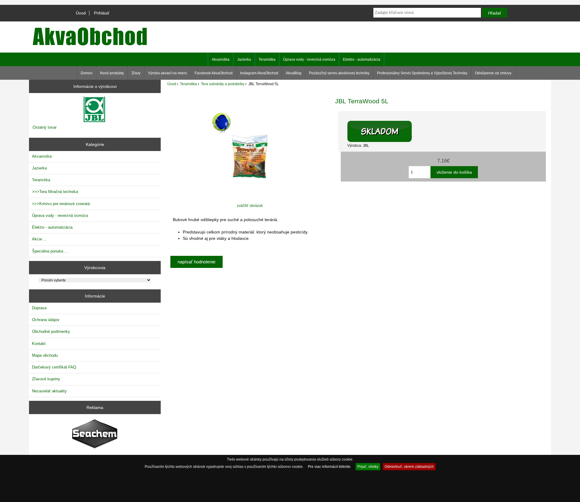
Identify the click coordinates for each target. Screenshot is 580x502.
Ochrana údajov (46, 319)
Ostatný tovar (44, 127)
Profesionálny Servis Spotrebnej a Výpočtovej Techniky (422, 73)
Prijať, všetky (368, 466)
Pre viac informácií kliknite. (329, 466)
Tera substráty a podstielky (222, 84)
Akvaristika (221, 59)
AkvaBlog (293, 73)
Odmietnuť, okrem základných (409, 466)
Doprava (39, 308)
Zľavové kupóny (46, 379)
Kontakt (39, 343)
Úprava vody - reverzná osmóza (309, 59)
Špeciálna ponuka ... (50, 251)
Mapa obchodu (45, 355)
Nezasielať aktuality (49, 391)
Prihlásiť (101, 13)
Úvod (81, 13)
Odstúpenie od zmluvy (493, 73)
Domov (86, 73)
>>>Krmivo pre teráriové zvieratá (61, 203)
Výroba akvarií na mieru (167, 73)
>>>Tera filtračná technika (55, 191)
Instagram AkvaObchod (259, 73)
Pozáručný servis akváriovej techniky (339, 73)
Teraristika (188, 84)
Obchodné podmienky (51, 331)
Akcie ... (39, 239)
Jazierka (244, 59)
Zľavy (135, 73)
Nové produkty (112, 73)
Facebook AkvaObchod (214, 73)
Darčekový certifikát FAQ (54, 367)
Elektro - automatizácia (361, 59)
